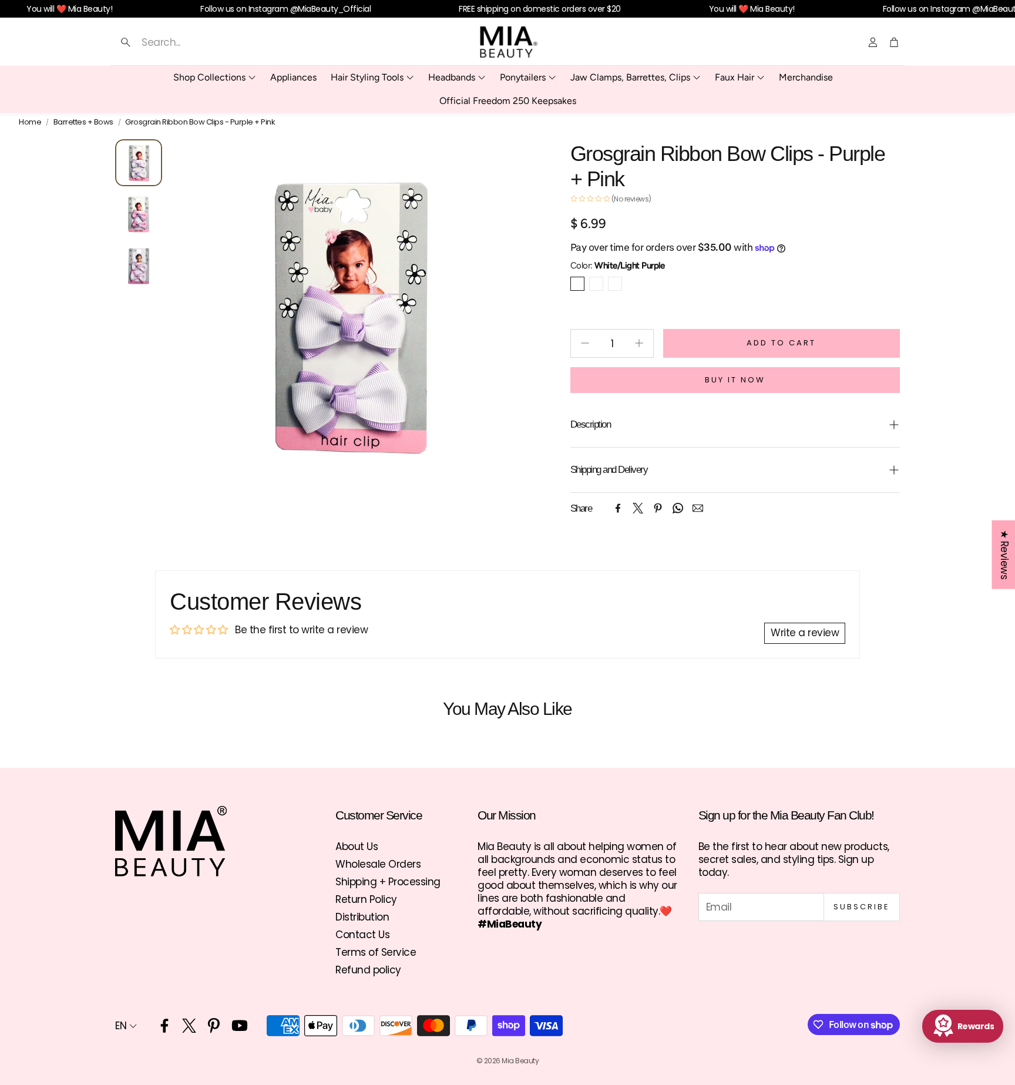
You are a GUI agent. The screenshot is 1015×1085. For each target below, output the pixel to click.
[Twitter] (638, 508)
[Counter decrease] (585, 343)
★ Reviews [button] (1004, 554)
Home (30, 122)
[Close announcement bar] (1003, 9)
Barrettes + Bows (83, 122)
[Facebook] (618, 508)
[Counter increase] (639, 343)
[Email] (698, 508)
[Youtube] (239, 1025)
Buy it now (735, 379)
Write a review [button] (805, 633)
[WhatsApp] (678, 508)
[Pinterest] (658, 508)
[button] (229, 42)
